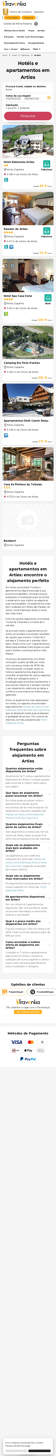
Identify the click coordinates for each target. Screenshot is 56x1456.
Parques (9, 37)
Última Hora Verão (14, 30)
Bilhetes (25, 49)
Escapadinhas (36, 43)
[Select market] (36, 23)
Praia (31, 30)
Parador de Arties (32, 706)
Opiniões (39, 12)
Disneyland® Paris (14, 43)
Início (4, 55)
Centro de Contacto (21, 12)
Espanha (25, 55)
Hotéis (41, 30)
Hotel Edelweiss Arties (25, 862)
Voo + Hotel (10, 49)
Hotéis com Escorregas (30, 37)
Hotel (14, 55)
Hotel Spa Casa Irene (38, 710)
